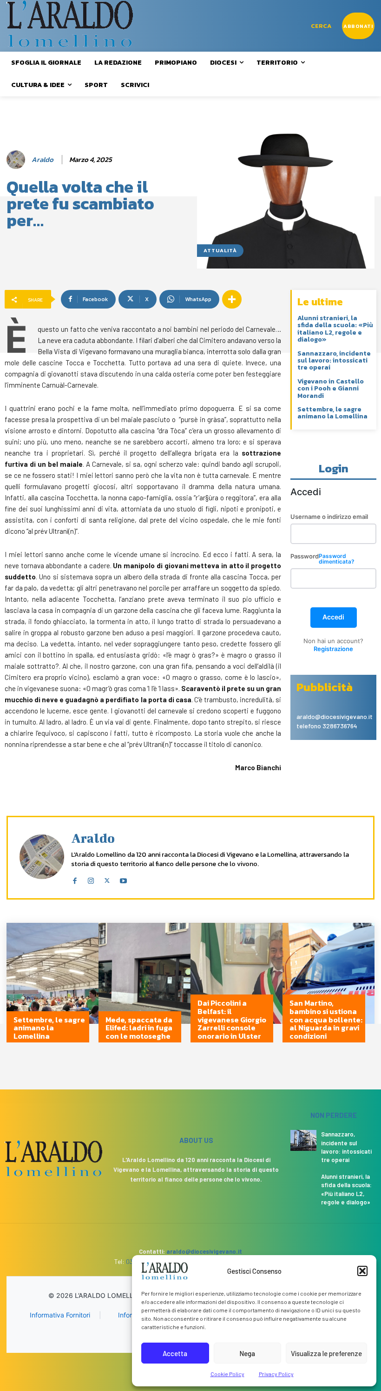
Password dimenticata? (337, 558)
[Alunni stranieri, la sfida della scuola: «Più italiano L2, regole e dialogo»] (303, 1182)
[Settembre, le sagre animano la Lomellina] (53, 987)
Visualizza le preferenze (326, 1353)
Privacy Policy (276, 1374)
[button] (362, 1271)
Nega (247, 1353)
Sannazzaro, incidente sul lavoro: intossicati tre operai (334, 361)
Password (322, 558)
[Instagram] (90, 878)
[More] (232, 299)
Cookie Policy (227, 1374)
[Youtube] (123, 878)
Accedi (333, 617)
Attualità (220, 250)
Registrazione (333, 648)
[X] (107, 878)
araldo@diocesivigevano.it (204, 1251)
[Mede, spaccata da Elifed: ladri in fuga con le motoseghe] (144, 987)
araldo (42, 159)
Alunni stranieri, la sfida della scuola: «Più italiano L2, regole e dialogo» (335, 328)
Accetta (175, 1353)
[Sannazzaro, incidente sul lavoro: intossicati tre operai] (303, 1140)
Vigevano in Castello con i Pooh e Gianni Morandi (330, 388)
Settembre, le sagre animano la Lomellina (332, 412)
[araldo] (17, 159)
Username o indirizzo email (329, 517)
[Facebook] (74, 878)
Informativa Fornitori (60, 1315)
